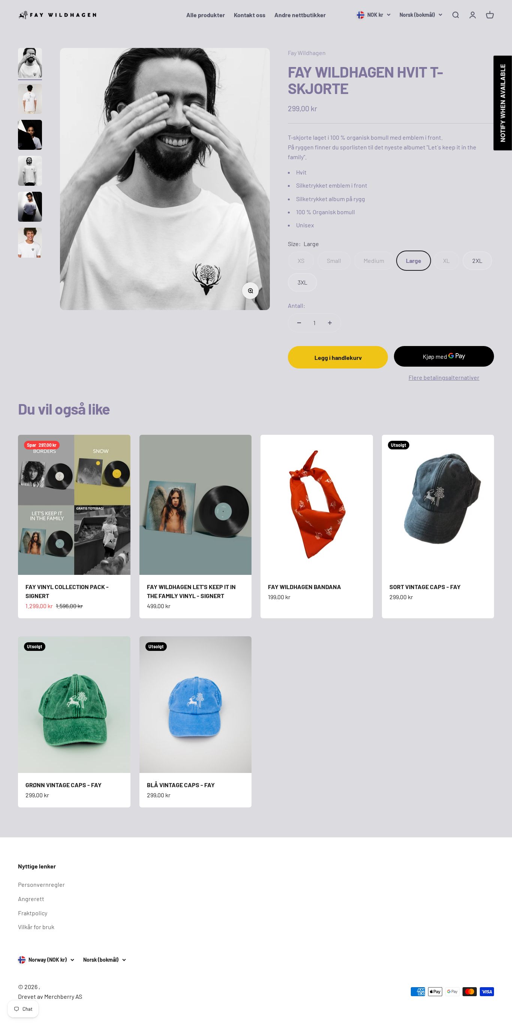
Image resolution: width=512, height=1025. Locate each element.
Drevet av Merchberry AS (50, 996)
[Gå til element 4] (30, 172)
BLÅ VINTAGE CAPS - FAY (181, 784)
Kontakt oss (249, 14)
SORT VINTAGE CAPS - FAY (425, 586)
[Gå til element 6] (30, 244)
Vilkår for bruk (36, 926)
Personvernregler (41, 884)
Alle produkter (205, 14)
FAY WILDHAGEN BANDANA (304, 586)
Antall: (296, 305)
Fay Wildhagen (307, 52)
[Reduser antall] (299, 323)
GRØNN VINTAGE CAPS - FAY (63, 784)
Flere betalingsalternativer (444, 377)
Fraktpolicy (32, 912)
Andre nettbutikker (300, 14)
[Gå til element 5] (30, 208)
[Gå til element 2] (30, 100)
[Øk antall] (330, 323)
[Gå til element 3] (30, 136)
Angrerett (31, 898)
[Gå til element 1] (30, 64)
